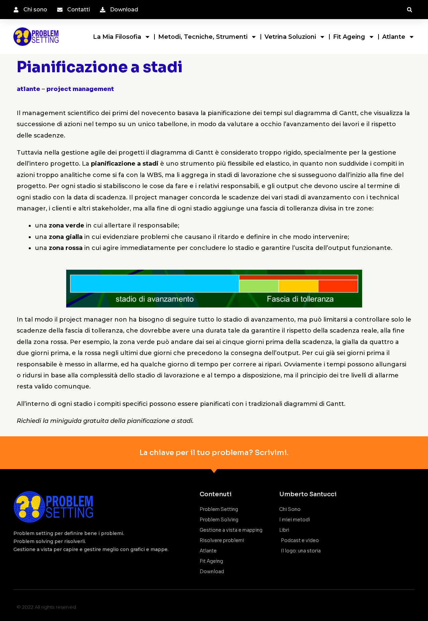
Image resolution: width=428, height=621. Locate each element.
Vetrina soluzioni (290, 36)
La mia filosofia (117, 36)
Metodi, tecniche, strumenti (202, 36)
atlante (28, 89)
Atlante (393, 36)
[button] (409, 10)
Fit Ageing (349, 36)
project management (80, 89)
